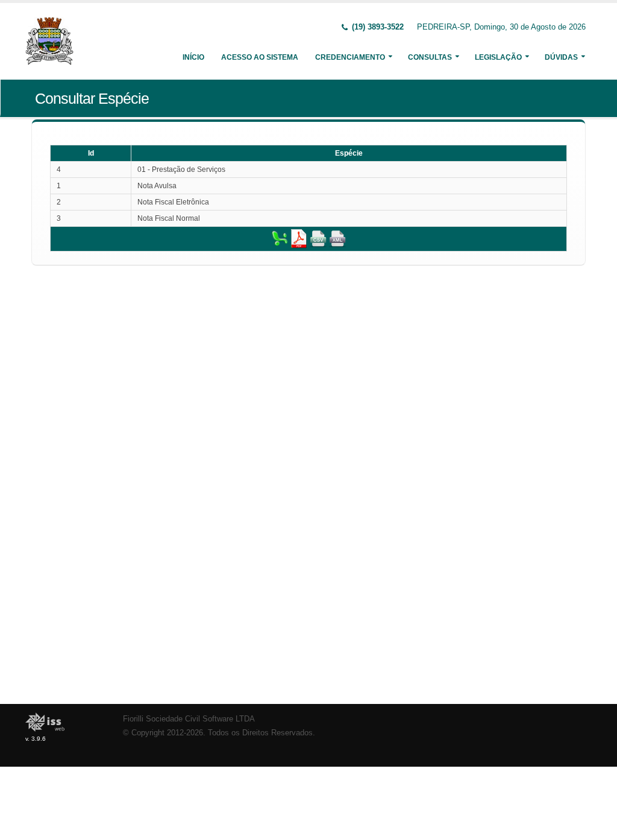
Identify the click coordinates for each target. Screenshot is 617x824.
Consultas (430, 57)
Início (193, 57)
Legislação (498, 57)
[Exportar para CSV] (318, 238)
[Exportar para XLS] (279, 238)
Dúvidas (561, 57)
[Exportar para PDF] (298, 238)
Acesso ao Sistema (259, 57)
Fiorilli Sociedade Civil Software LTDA (189, 719)
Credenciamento (350, 57)
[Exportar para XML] (337, 238)
